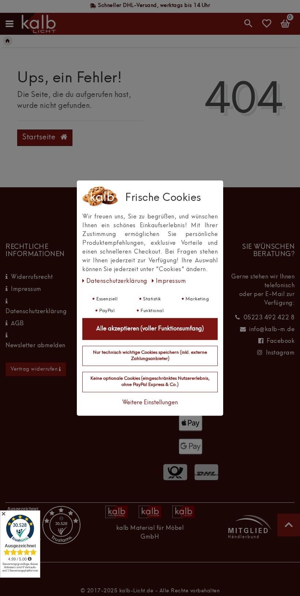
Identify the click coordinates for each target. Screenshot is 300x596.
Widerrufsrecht (32, 277)
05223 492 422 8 (269, 318)
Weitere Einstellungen (150, 403)
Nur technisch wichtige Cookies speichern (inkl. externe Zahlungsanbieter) (150, 355)
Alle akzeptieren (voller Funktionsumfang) (150, 329)
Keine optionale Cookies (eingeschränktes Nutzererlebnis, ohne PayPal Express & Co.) (150, 381)
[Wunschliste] (267, 27)
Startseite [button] (39, 137)
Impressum (26, 289)
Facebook (281, 341)
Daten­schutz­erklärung (117, 281)
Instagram (280, 353)
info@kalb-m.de (272, 330)
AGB (17, 324)
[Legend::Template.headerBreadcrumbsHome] (7, 41)
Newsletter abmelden (35, 346)
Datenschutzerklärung (36, 312)
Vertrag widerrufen (34, 369)
